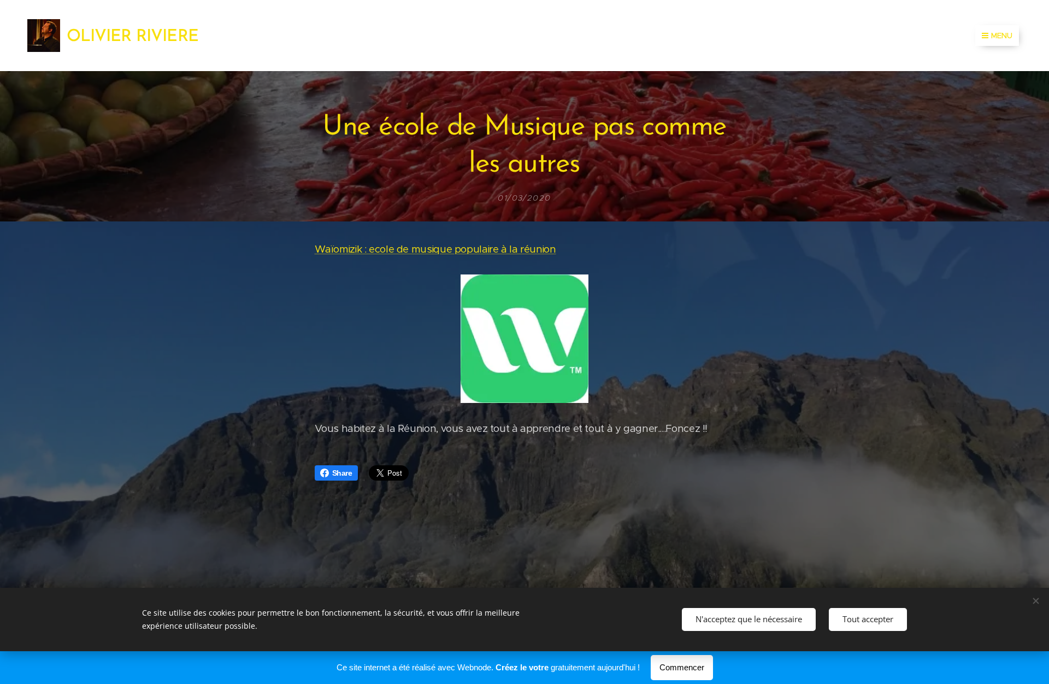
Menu (1001, 35)
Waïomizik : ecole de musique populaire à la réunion (435, 249)
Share (342, 473)
